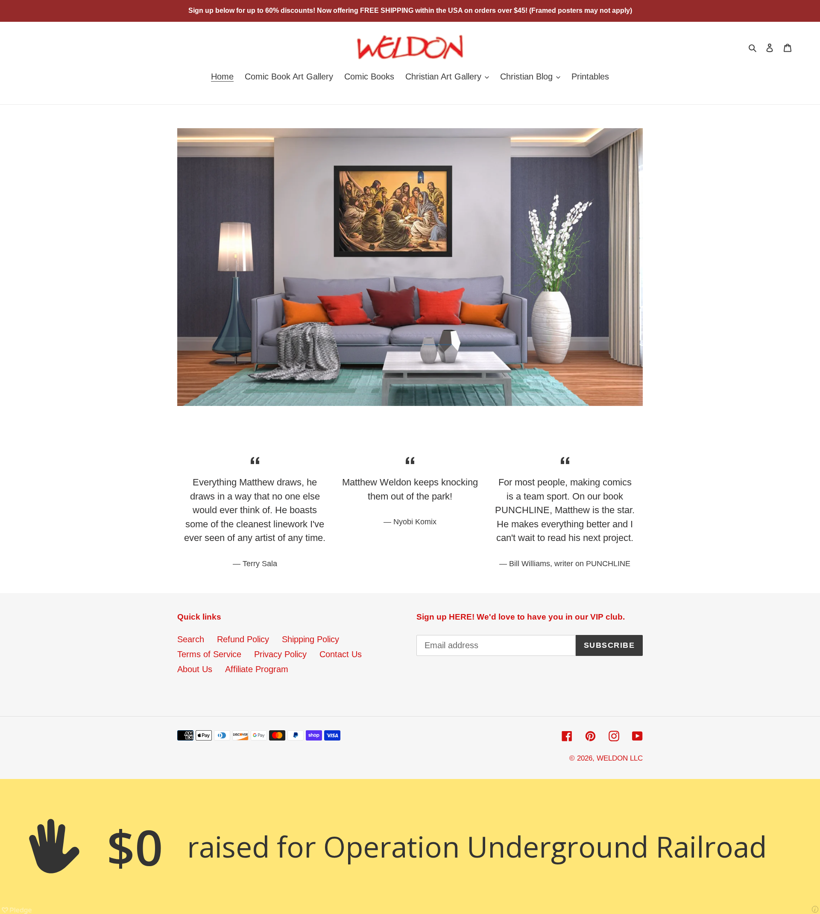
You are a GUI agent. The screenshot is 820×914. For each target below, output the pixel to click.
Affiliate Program (256, 669)
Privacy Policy (280, 654)
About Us (194, 669)
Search (190, 639)
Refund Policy (243, 639)
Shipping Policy (310, 639)
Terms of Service (209, 654)
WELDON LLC (620, 758)
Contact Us (340, 654)
